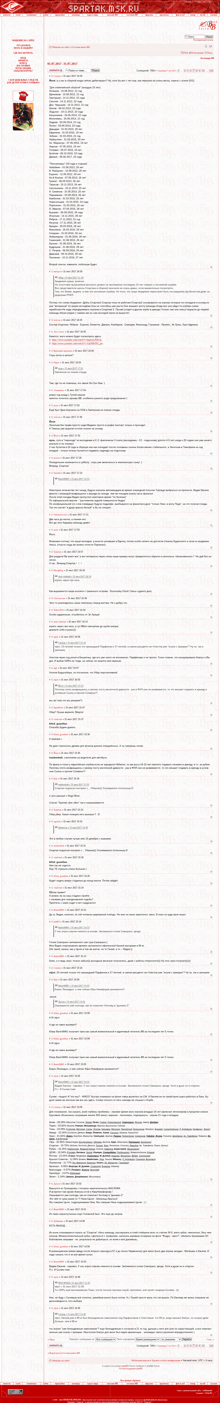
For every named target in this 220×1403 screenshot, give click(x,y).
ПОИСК (23, 63)
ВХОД (23, 58)
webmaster (207, 1390)
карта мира (92, 15)
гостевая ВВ (132, 15)
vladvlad (58, 719)
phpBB (124, 1366)
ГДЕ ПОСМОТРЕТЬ (23, 53)
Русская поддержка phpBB (130, 1368)
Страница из (166, 70)
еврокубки (60, 15)
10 (203, 70)
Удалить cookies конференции (166, 1360)
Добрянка (58, 1221)
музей (202, 15)
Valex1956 (59, 610)
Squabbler (58, 707)
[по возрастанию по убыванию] (176, 1339)
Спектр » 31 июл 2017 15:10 (72, 642)
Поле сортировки (126, 1339)
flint (56, 778)
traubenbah (59, 845)
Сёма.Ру (208, 1393)
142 (211, 70)
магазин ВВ (112, 15)
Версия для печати (210, 45)
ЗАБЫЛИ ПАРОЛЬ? (23, 71)
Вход (209, 52)
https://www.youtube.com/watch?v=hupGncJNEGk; (77, 339)
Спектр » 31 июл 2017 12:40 (72, 1314)
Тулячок (57, 551)
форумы (149, 15)
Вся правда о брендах (130, 1380)
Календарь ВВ (207, 58)
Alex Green (59, 331)
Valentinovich (60, 514)
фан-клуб (180, 15)
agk (55, 668)
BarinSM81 (59, 910)
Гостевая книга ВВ (81, 47)
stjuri (56, 637)
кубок (45, 15)
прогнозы (164, 15)
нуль (56, 405)
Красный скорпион (63, 351)
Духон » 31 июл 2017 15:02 (71, 1001)
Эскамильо (59, 390)
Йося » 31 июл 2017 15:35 (71, 685)
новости (6, 15)
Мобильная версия (206, 45)
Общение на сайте (61, 47)
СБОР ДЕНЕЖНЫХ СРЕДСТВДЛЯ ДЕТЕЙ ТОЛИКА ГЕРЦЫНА (23, 81)
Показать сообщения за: (82, 1339)
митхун (57, 271)
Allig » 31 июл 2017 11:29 (71, 277)
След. (209, 1339)
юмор (192, 15)
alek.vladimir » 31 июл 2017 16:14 (74, 576)
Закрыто (51, 69)
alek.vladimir (60, 621)
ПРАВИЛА (23, 60)
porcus (57, 458)
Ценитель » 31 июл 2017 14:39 (73, 827)
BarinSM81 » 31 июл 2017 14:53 (74, 479)
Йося (56, 435)
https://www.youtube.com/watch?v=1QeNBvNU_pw (77, 343)
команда (76, 15)
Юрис (56, 362)
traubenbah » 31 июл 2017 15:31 (73, 784)
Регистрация (197, 52)
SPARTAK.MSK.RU (72, 1400)
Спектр (57, 76)
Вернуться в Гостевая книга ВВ (65, 1353)
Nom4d (57, 473)
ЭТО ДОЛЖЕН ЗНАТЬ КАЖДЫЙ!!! (23, 46)
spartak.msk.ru (150, 1400)
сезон (18, 15)
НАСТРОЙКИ (23, 66)
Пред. (52, 1339)
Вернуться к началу (211, 267)
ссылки (213, 15)
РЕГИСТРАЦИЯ (23, 68)
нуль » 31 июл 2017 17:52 (70, 368)
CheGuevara (59, 598)
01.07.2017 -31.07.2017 (62, 63)
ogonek (57, 821)
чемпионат (31, 15)
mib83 (57, 921)
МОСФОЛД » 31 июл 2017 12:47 (74, 1283)
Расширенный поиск (203, 40)
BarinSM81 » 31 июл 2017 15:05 (74, 985)
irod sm (57, 320)
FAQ (186, 52)
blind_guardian (61, 734)
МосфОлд (58, 570)
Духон (57, 1183)
